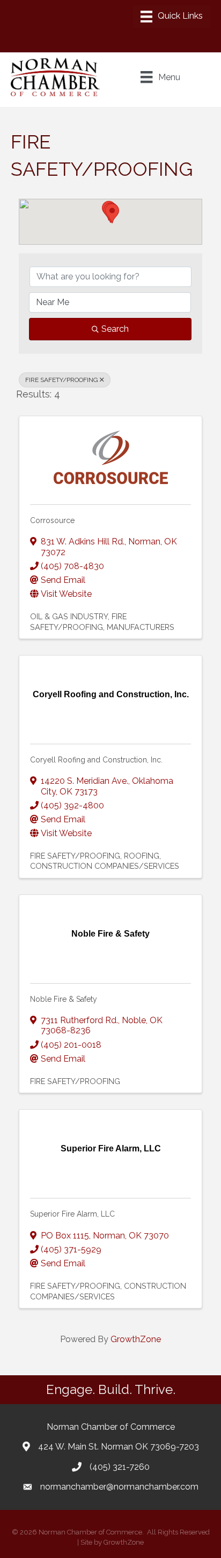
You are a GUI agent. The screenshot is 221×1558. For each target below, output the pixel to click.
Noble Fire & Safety (63, 999)
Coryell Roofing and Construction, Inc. (96, 759)
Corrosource (52, 520)
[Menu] (171, 16)
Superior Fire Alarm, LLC (72, 1214)
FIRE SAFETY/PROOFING (61, 380)
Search (115, 329)
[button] (112, 213)
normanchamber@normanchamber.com (119, 1487)
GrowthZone (135, 1339)
